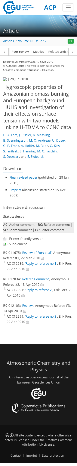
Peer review (20, 52)
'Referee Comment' (35, 279)
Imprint (31, 455)
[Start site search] (71, 41)
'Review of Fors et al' (37, 252)
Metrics (38, 52)
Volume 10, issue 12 (32, 41)
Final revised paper (23, 177)
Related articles (59, 52)
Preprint (15, 190)
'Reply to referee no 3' (41, 316)
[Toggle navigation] (68, 7)
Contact (15, 455)
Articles (8, 41)
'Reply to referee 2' (38, 290)
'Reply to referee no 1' (41, 263)
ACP (50, 7)
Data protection (53, 455)
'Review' (27, 305)
